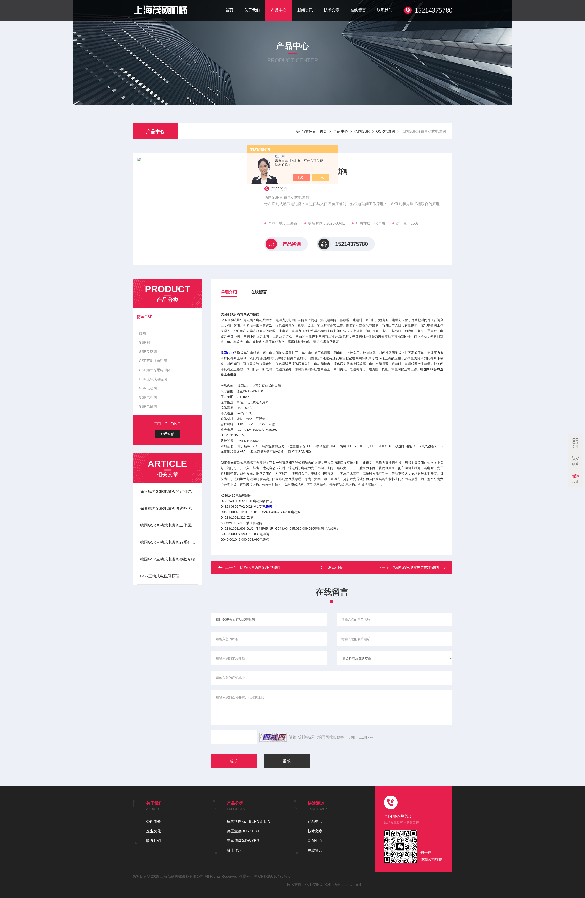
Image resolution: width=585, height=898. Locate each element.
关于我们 (252, 10)
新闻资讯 (305, 10)
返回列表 (335, 567)
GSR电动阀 (148, 388)
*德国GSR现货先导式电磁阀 (416, 567)
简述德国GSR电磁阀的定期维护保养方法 (169, 491)
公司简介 (153, 821)
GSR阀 (144, 342)
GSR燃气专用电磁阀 (154, 370)
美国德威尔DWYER (243, 841)
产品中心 (278, 10)
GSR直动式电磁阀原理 (159, 576)
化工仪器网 (314, 885)
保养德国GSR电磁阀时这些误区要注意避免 (169, 508)
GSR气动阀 (148, 397)
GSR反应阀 (148, 352)
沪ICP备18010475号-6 (272, 876)
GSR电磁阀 (385, 131)
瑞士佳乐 (234, 850)
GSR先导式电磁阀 (153, 379)
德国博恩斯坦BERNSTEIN (248, 821)
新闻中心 (315, 841)
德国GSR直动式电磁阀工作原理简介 (169, 525)
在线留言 (358, 10)
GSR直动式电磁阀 (153, 361)
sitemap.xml (351, 885)
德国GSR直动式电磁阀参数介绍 (167, 559)
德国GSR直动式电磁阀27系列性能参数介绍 (169, 542)
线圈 (142, 333)
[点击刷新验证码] (273, 737)
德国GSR (362, 131)
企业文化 (153, 831)
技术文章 (331, 10)
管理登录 (332, 885)
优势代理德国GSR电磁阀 (260, 567)
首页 (229, 10)
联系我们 (384, 10)
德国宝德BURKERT (243, 831)
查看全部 (167, 434)
